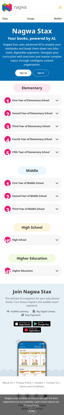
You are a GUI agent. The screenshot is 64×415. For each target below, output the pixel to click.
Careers (39, 382)
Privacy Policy (23, 382)
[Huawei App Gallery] (32, 329)
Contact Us (52, 382)
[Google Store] (41, 323)
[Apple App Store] (23, 323)
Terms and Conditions (32, 386)
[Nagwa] (14, 7)
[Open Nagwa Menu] (60, 7)
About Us (8, 382)
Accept (32, 410)
